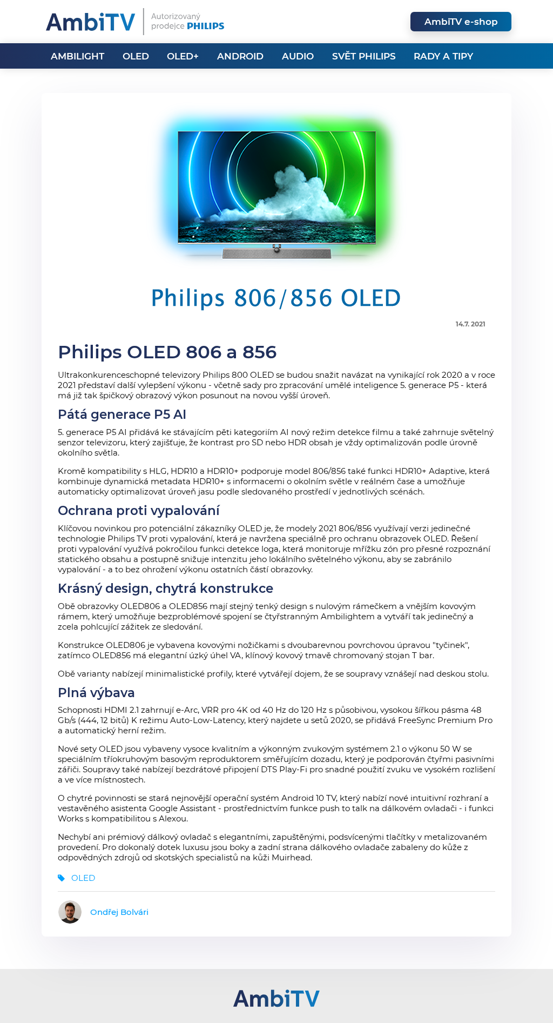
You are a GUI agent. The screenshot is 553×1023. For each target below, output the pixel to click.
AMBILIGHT (77, 56)
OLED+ (183, 56)
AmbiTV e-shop (461, 21)
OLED (136, 56)
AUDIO (298, 56)
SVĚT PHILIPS (364, 56)
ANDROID (240, 56)
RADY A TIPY (443, 56)
